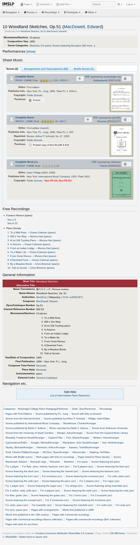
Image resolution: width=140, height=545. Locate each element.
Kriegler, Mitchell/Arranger (45, 442)
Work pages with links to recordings (55, 457)
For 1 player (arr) (14, 485)
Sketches (34, 45)
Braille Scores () (84, 68)
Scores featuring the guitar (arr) (48, 495)
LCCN (64, 297)
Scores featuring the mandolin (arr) (74, 505)
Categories (9, 408)
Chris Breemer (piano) (47, 264)
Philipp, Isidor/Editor (99, 418)
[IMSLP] (9, 4)
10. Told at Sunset (17, 267)
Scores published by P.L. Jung (52, 413)
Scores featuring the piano (67, 45)
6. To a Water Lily (17, 252)
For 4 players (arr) (50, 490)
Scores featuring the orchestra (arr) (85, 476)
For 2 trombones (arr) (57, 500)
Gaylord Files (55, 437)
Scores (117, 457)
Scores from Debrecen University (110, 428)
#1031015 (20, 166)
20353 (63, 80)
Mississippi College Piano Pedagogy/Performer (43, 408)
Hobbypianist (100, 80)
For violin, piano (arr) (16, 505)
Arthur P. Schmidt (45, 136)
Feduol (103, 165)
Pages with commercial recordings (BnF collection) (93, 519)
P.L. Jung (43, 91)
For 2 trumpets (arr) (101, 495)
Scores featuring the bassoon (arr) (100, 471)
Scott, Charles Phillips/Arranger (22, 452)
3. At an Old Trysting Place (22, 240)
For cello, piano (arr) (119, 476)
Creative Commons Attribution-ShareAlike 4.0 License (64, 533)
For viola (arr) (123, 505)
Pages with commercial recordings (70, 514)
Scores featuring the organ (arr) (45, 485)
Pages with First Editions (18, 413)
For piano (46, 45)
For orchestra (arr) (52, 476)
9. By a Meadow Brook (20, 264)
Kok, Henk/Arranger (113, 442)
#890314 (19, 121)
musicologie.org (112, 76)
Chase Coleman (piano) (43, 232)
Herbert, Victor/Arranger (106, 437)
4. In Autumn (14, 244)
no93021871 (76, 297)
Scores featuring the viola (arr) (117, 490)
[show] (30, 51)
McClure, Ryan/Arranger (56, 452)
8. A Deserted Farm (18, 260)
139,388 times (117, 533)
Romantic (41, 365)
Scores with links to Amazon (87, 413)
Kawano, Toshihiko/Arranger (84, 447)
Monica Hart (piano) (41, 236)
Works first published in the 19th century (27, 514)
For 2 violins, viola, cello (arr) (21, 490)
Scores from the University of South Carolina (29, 432)
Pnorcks (101, 121)
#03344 (19, 80)
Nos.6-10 (12, 223)
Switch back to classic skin (33, 536)
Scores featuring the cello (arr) (21, 481)
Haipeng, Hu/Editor (99, 452)
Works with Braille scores (18, 457)
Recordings (106, 408)
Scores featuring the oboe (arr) (22, 471)
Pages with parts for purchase (21, 524)
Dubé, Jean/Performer (84, 408)
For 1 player (12, 466)
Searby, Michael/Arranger (19, 447)
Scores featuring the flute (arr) (113, 466)
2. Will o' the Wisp (17, 236)
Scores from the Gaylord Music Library (107, 432)
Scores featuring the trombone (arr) (92, 500)
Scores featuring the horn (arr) (21, 476)
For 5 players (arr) (83, 466)
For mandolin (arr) (42, 505)
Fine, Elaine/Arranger (77, 437)
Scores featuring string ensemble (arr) (107, 485)
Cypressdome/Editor (16, 442)
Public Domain (34, 95)
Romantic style (38, 461)
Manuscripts (79, 452)
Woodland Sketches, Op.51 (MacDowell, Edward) (43, 31)
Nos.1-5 (12, 219)
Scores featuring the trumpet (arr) (23, 500)
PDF (87, 76)
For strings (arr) (74, 485)
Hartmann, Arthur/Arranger (51, 447)
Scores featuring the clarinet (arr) (60, 471)
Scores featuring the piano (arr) (59, 481)
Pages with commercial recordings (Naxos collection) (33, 519)
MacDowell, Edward (83, 26)
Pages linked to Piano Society (94, 457)
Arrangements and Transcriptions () (46, 68)
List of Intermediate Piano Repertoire (70, 395)
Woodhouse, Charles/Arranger (79, 423)
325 (61, 121)
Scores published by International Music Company (32, 423)
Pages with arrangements (45, 509)
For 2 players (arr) (89, 481)
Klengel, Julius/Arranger (70, 432)
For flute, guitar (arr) (16, 495)
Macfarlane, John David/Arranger (81, 442)
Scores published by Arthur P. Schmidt (64, 418)
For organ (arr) (111, 481)
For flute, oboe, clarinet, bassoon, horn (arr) (46, 466)
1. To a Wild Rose (17, 232)
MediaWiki (11, 536)
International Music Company (54, 176)
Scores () (12, 68)
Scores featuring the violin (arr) (80, 490)
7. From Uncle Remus (19, 256)
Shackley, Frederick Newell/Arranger (25, 437)
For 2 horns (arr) (78, 495)
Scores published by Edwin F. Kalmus (25, 428)
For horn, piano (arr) (16, 509)
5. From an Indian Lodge (21, 248)
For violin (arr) (104, 505)
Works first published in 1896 (78, 509)
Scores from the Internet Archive (22, 418)
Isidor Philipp (34, 172)
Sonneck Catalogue (46, 377)
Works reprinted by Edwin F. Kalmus (68, 428)
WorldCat (41, 297)
